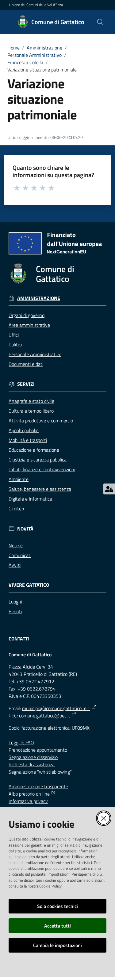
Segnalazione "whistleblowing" (40, 771)
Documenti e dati (26, 364)
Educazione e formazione (34, 450)
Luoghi (15, 601)
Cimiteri (16, 508)
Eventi (15, 611)
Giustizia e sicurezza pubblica (38, 459)
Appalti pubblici (24, 430)
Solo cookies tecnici (57, 906)
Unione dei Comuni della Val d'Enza (36, 5)
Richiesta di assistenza (32, 764)
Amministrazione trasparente (38, 786)
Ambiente (19, 479)
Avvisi (15, 565)
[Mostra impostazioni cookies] (109, 488)
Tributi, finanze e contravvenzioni (42, 469)
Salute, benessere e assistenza (40, 489)
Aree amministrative (29, 325)
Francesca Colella (25, 62)
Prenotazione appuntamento (38, 749)
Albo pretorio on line (29, 793)
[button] (100, 21)
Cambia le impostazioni (57, 945)
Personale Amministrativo (34, 55)
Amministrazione (44, 47)
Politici (15, 344)
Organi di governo (26, 315)
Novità (25, 529)
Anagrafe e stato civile (31, 401)
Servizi (26, 384)
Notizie (16, 545)
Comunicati (20, 555)
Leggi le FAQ (21, 742)
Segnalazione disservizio (33, 757)
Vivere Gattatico (29, 585)
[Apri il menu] (8, 22)
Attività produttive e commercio (41, 420)
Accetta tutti (57, 925)
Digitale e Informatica (30, 498)
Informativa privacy (28, 801)
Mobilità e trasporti (28, 440)
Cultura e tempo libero (31, 410)
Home (13, 47)
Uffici (14, 334)
